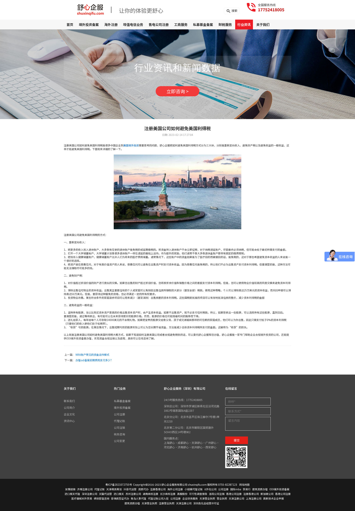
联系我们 (69, 401)
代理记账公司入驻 (158, 498)
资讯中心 (69, 421)
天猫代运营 (105, 494)
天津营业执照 (207, 498)
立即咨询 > (177, 91)
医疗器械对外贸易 (81, 498)
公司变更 (119, 441)
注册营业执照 (166, 503)
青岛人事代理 (138, 498)
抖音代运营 (130, 489)
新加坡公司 (267, 494)
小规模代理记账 (194, 489)
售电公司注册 (159, 24)
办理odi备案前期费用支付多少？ (94, 360)
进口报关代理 (72, 494)
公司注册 (119, 414)
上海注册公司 (253, 498)
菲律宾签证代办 (120, 498)
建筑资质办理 (260, 489)
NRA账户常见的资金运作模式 (92, 354)
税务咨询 (119, 434)
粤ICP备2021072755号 (118, 484)
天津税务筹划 (114, 489)
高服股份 (182, 494)
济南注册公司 (85, 489)
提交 (237, 440)
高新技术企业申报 (273, 498)
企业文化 (69, 414)
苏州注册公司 (133, 494)
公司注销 (119, 427)
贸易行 (247, 489)
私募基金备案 (203, 24)
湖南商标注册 (150, 494)
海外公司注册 (175, 489)
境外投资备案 (89, 24)
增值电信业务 (133, 24)
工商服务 (180, 24)
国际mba (235, 489)
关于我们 (263, 24)
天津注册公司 (236, 498)
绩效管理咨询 (101, 498)
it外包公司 (210, 489)
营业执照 (222, 498)
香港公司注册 (234, 494)
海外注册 (111, 24)
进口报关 (119, 494)
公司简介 (69, 408)
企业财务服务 (190, 498)
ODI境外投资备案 (279, 489)
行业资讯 (244, 24)
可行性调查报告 (198, 494)
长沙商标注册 (167, 494)
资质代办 (143, 489)
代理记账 (119, 421)
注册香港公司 (158, 489)
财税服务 (225, 24)
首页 (70, 24)
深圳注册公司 (89, 494)
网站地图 (244, 484)
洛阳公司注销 (216, 494)
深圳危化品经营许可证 (206, 503)
